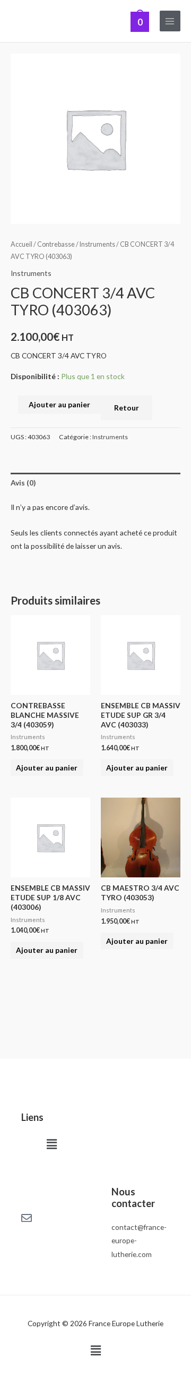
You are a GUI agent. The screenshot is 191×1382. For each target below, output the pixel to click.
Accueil (21, 244)
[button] (51, 1144)
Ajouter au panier (59, 404)
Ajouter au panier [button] (46, 767)
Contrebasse (56, 244)
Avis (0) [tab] (23, 482)
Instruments (97, 244)
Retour (126, 407)
